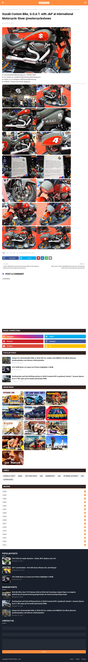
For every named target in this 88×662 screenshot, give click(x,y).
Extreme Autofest (71, 476)
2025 (44, 495)
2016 (44, 527)
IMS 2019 (12, 253)
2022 (44, 506)
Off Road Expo (31, 476)
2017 (44, 523)
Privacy (84, 659)
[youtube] (22, 346)
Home (4, 9)
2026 (44, 491)
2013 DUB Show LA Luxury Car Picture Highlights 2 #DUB (32, 367)
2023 (44, 502)
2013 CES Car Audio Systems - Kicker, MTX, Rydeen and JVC (34, 558)
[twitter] (65, 336)
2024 (44, 498)
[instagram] (22, 336)
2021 (44, 509)
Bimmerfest (50, 476)
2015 (44, 531)
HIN (82, 476)
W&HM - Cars (17, 659)
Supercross (8, 479)
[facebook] (65, 341)
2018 (44, 520)
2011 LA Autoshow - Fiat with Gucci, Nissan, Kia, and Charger (34, 568)
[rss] (65, 346)
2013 (44, 538)
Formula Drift (9, 476)
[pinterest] (22, 341)
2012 (44, 541)
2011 (44, 545)
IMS (8, 253)
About (77, 659)
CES (59, 476)
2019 (44, 516)
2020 (44, 513)
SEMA (20, 476)
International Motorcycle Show (16, 9)
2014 (44, 534)
